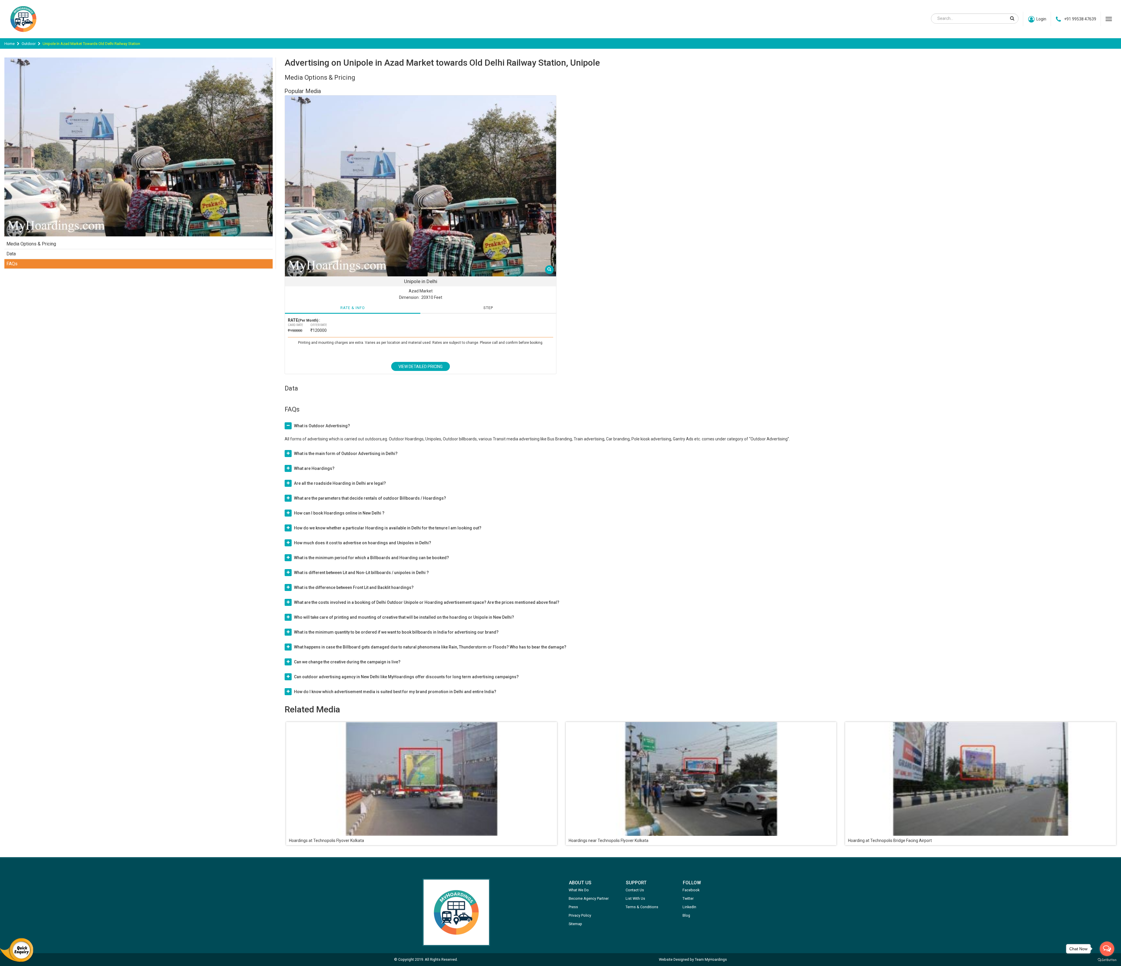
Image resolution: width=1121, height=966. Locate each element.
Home (9, 43)
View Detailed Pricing (420, 366)
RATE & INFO (352, 308)
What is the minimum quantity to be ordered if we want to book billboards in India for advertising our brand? (396, 632)
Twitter (688, 898)
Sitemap (575, 924)
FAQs (12, 263)
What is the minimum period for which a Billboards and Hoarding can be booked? (371, 557)
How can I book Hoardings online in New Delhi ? (339, 513)
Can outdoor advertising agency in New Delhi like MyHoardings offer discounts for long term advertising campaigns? (406, 676)
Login (1041, 19)
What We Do (579, 890)
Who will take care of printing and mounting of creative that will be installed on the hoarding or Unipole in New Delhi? (404, 617)
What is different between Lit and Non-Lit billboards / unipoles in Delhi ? (361, 572)
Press (573, 907)
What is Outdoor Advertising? (322, 425)
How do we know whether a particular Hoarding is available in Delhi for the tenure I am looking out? (387, 528)
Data (11, 254)
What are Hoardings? (314, 468)
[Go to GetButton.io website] (1107, 960)
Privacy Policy (580, 915)
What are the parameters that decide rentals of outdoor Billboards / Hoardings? (370, 498)
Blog (686, 915)
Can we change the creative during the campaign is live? (347, 662)
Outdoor (29, 43)
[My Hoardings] (23, 34)
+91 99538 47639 (1080, 19)
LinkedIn (689, 907)
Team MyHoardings (711, 959)
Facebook (691, 890)
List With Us (635, 898)
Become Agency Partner (589, 898)
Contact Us (635, 890)
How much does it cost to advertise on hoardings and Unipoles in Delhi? (362, 542)
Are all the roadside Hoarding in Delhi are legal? (340, 483)
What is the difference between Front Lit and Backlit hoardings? (354, 587)
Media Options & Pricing (31, 244)
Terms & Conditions (642, 907)
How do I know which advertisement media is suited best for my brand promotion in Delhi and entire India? (395, 691)
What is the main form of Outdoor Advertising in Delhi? (346, 453)
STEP (488, 308)
